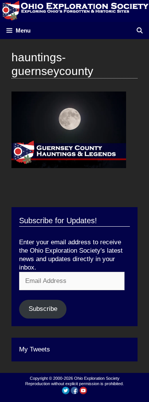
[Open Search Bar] (139, 30)
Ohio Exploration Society (97, 378)
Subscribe (43, 308)
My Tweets (34, 349)
